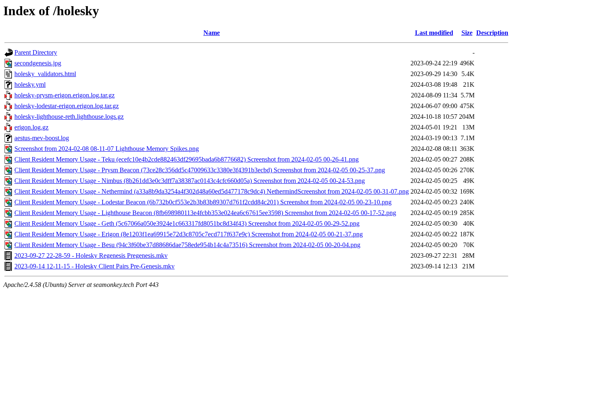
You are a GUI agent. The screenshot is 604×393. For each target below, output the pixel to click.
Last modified (434, 32)
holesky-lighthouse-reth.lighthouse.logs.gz (69, 116)
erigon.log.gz (31, 127)
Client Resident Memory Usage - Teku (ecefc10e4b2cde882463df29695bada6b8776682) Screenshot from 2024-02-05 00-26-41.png (186, 159)
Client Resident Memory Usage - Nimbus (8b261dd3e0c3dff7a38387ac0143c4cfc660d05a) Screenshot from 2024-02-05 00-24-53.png (189, 180)
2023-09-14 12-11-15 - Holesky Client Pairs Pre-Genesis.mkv (94, 266)
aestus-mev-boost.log (41, 137)
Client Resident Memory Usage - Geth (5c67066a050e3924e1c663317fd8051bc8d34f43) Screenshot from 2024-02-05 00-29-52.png (187, 223)
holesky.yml (30, 84)
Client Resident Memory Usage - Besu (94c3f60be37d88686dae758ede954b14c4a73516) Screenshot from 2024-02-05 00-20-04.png (187, 244)
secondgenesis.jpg (37, 63)
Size (467, 32)
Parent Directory (35, 52)
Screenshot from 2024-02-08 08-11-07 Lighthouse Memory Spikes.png (106, 148)
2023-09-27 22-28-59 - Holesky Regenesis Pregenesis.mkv (91, 255)
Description (492, 32)
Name (211, 32)
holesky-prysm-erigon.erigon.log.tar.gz (64, 95)
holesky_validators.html (45, 73)
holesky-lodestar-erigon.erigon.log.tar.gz (66, 105)
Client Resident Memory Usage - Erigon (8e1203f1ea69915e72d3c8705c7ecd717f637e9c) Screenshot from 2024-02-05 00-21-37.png (188, 234)
